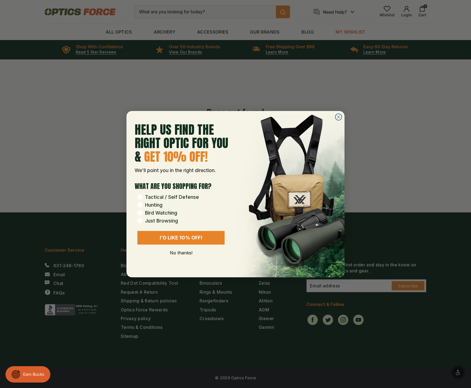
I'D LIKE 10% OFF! (181, 237)
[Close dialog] (338, 117)
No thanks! (181, 252)
